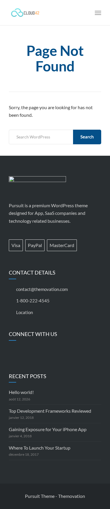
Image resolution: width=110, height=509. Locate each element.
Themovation (71, 496)
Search (87, 136)
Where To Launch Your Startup (39, 447)
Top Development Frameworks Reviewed (50, 411)
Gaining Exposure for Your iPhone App (48, 429)
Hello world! (21, 392)
